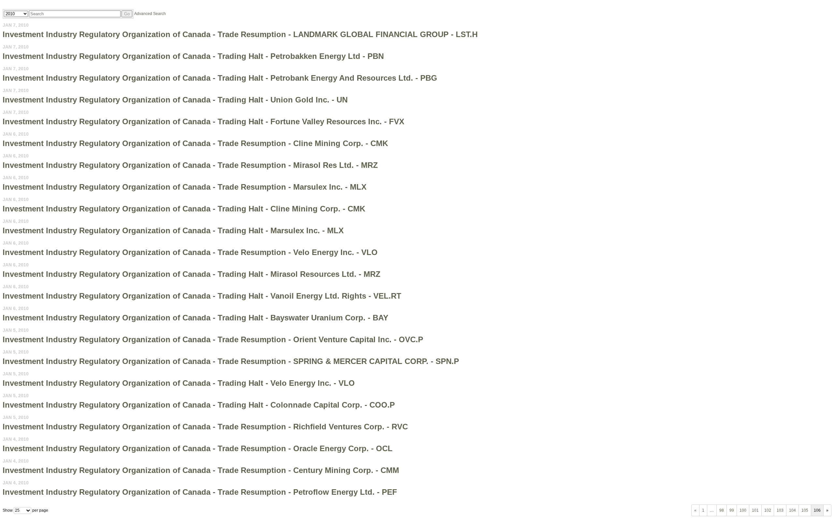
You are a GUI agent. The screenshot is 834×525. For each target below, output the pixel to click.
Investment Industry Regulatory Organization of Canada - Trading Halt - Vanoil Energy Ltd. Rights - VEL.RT (202, 295)
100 (743, 510)
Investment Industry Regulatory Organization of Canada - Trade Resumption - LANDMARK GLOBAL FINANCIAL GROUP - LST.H (240, 34)
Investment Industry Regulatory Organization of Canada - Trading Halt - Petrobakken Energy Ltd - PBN (193, 56)
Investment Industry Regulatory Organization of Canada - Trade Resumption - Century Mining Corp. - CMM (201, 470)
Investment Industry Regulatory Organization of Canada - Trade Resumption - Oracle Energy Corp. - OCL (198, 448)
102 (767, 510)
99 (731, 510)
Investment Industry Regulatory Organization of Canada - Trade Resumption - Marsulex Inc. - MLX (185, 186)
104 (792, 510)
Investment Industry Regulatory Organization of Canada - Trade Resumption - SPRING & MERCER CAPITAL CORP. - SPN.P (231, 361)
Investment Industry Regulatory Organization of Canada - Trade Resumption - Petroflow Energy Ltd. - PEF (200, 492)
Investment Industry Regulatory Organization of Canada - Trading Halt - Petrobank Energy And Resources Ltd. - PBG (220, 78)
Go (127, 13)
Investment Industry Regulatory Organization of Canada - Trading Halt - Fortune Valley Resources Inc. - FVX (203, 121)
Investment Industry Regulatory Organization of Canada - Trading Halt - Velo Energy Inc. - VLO (179, 383)
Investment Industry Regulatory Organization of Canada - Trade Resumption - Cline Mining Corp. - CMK (195, 143)
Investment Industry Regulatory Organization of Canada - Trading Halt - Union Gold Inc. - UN (175, 99)
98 (721, 510)
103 (780, 510)
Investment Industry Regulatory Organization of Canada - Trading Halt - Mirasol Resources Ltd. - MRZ (192, 274)
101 (755, 510)
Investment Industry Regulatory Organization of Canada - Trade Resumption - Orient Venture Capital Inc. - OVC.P (213, 339)
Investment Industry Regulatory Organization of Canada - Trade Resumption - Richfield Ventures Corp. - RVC (205, 426)
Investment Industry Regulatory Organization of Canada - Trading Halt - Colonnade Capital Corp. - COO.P (199, 404)
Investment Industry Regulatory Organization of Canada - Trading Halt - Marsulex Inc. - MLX (173, 230)
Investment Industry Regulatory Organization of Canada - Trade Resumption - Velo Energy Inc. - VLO (190, 252)
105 (804, 510)
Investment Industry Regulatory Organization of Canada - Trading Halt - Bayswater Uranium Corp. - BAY (195, 317)
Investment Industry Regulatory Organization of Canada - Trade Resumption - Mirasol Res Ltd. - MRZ (190, 165)
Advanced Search (150, 13)
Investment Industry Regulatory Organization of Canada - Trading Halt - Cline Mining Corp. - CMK (184, 208)
